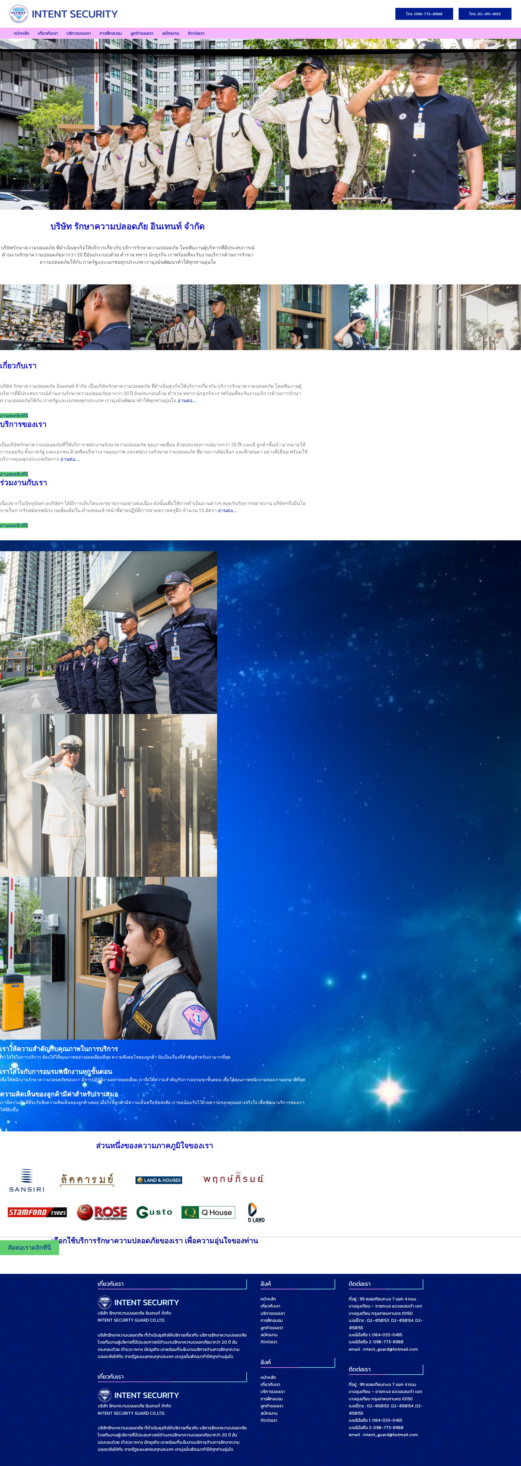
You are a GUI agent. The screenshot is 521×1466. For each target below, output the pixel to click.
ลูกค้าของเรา (271, 1327)
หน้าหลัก (268, 1299)
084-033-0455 (387, 1334)
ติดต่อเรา (268, 1341)
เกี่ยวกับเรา (270, 1306)
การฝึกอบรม (271, 1320)
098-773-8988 (388, 1341)
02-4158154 (402, 1320)
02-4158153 (378, 1320)
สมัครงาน (269, 1334)
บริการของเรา (272, 1313)
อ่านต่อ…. (187, 400)
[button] (424, 14)
